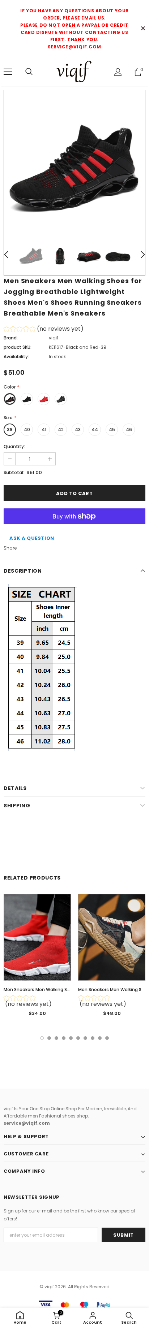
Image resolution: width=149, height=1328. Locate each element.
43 (78, 429)
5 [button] (71, 1038)
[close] (142, 28)
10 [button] (107, 1038)
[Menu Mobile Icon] (8, 72)
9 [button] (100, 1038)
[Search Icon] (29, 71)
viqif (53, 338)
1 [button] (42, 1038)
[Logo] (74, 71)
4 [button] (63, 1038)
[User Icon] (118, 72)
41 (44, 429)
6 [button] (78, 1038)
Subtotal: (14, 472)
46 (129, 429)
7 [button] (85, 1038)
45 (112, 429)
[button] (44, 329)
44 (94, 429)
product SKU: (17, 347)
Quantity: (14, 446)
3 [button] (56, 1038)
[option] (74, 160)
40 (27, 429)
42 (61, 429)
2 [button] (49, 1038)
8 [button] (92, 1038)
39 (10, 429)
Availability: (16, 356)
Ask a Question (31, 538)
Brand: (11, 338)
